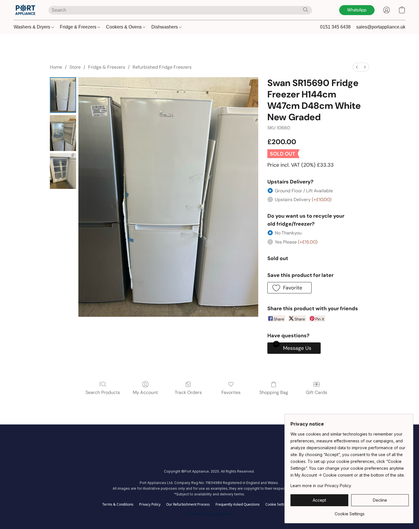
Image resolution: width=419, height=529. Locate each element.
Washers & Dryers (32, 26)
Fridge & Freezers (78, 26)
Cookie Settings (277, 504)
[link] (349, 511)
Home (56, 67)
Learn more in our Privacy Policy (320, 485)
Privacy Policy (149, 504)
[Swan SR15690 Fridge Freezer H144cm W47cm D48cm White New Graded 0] (63, 95)
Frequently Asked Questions (237, 504)
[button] (25, 10)
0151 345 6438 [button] (335, 26)
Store (75, 67)
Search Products (103, 392)
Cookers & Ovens (124, 26)
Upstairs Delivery (303, 200)
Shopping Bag (273, 392)
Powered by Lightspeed (209, 513)
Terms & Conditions (117, 504)
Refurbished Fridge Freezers (162, 67)
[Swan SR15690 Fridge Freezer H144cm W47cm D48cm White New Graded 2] (63, 171)
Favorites (231, 392)
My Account (145, 392)
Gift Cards (316, 392)
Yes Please (296, 242)
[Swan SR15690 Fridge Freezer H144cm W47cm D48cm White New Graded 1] (63, 133)
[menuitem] (357, 67)
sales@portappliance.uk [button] (380, 26)
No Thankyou (288, 233)
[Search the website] (305, 10)
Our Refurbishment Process (188, 504)
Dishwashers (165, 26)
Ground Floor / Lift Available (304, 191)
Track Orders (188, 392)
